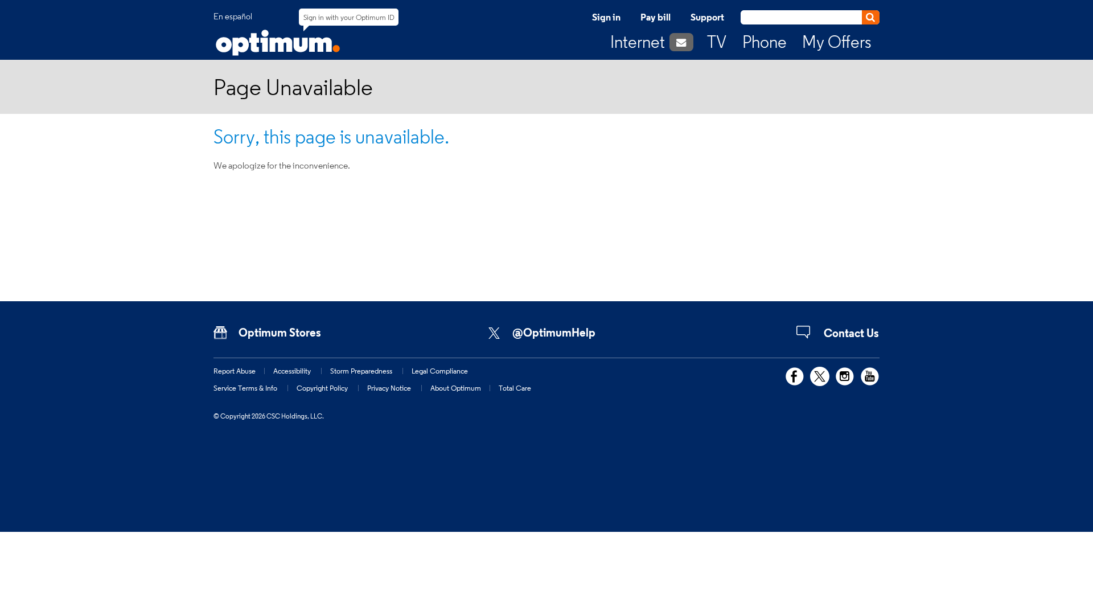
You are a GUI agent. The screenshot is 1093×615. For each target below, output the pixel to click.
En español (232, 16)
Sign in (606, 17)
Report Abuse (234, 370)
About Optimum (455, 387)
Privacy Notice (389, 387)
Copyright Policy (322, 387)
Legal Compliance (440, 370)
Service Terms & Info (245, 387)
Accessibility (292, 370)
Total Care (515, 387)
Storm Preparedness (361, 370)
